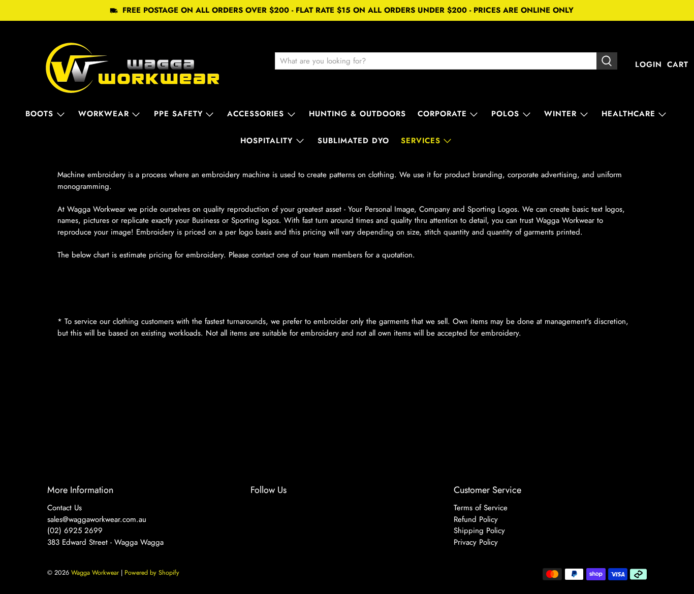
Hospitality (266, 140)
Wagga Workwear (95, 572)
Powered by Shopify (151, 572)
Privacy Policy (476, 542)
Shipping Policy (479, 530)
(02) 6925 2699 (75, 530)
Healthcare (628, 113)
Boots (39, 113)
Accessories (255, 113)
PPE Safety (178, 113)
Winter (560, 113)
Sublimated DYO (353, 140)
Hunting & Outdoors (357, 113)
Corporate (442, 113)
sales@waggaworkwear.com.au (96, 519)
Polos (505, 113)
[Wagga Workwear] (133, 64)
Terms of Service (481, 507)
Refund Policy (476, 519)
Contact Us (64, 507)
